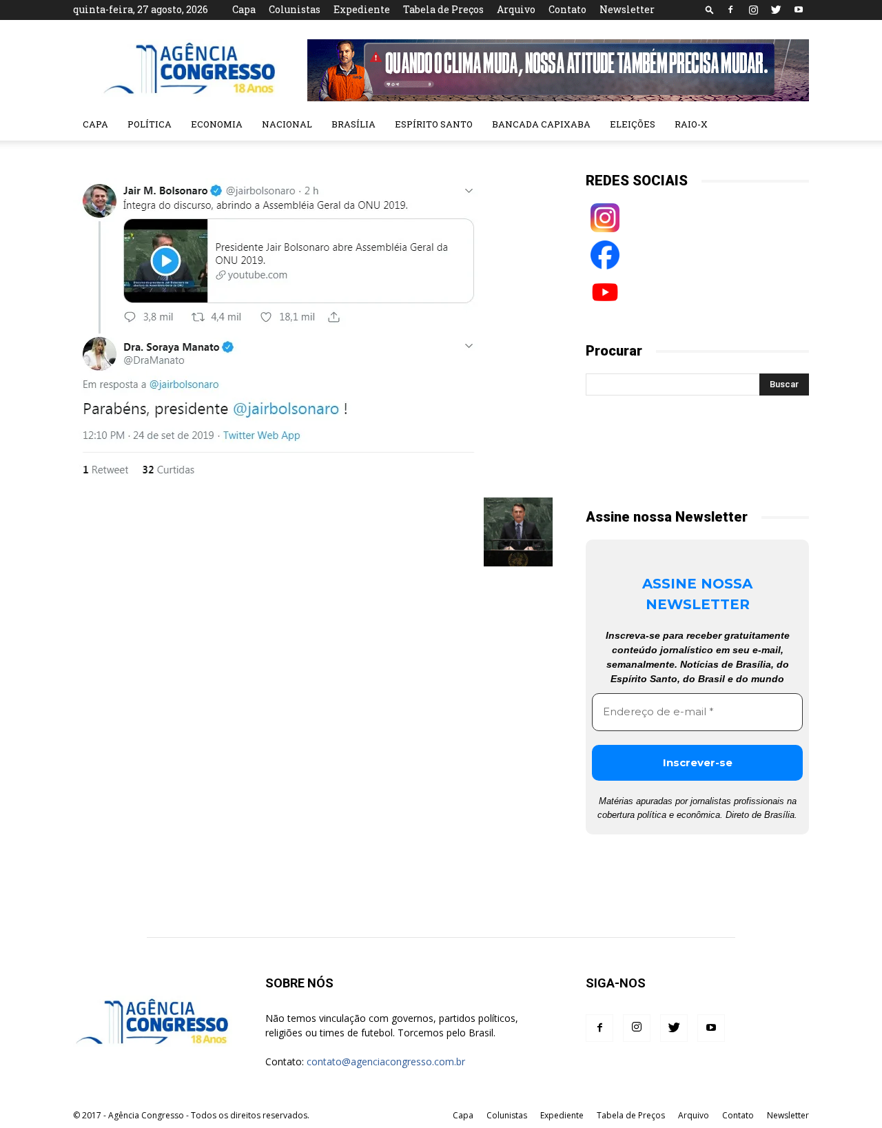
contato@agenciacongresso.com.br (386, 1061)
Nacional (287, 124)
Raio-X (691, 124)
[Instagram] (753, 9)
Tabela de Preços (443, 9)
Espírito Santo (434, 124)
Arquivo (516, 9)
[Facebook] (730, 9)
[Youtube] (798, 9)
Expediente (362, 9)
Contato (567, 9)
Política (149, 124)
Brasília (353, 124)
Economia (217, 124)
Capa (244, 9)
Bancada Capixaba (541, 124)
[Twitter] (776, 9)
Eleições (632, 124)
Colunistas (294, 9)
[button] (709, 9)
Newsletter (627, 9)
